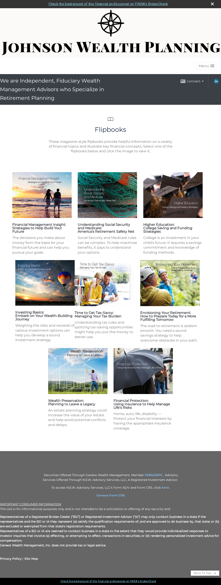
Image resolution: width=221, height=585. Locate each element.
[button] (206, 66)
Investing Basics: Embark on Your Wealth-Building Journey (44, 315)
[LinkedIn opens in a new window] (216, 83)
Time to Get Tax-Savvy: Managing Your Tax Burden (98, 314)
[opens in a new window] (42, 217)
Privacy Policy (11, 559)
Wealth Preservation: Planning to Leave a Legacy (71, 402)
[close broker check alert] (212, 4)
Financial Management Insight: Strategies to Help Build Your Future (39, 228)
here (165, 488)
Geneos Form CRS (110, 495)
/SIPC (158, 475)
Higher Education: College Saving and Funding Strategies (167, 228)
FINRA (149, 475)
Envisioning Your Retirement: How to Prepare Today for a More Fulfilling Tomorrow (168, 316)
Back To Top (203, 573)
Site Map (31, 559)
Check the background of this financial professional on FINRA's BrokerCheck (108, 4)
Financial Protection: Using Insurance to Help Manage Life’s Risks (142, 404)
